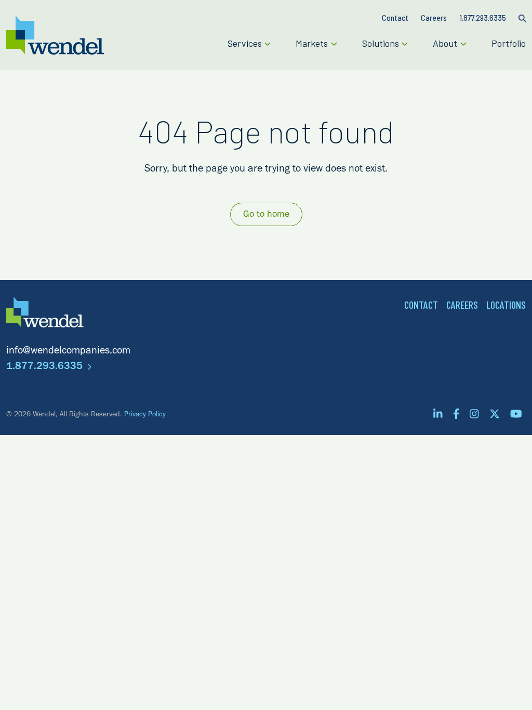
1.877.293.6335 (45, 367)
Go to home (266, 215)
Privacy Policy (145, 415)
